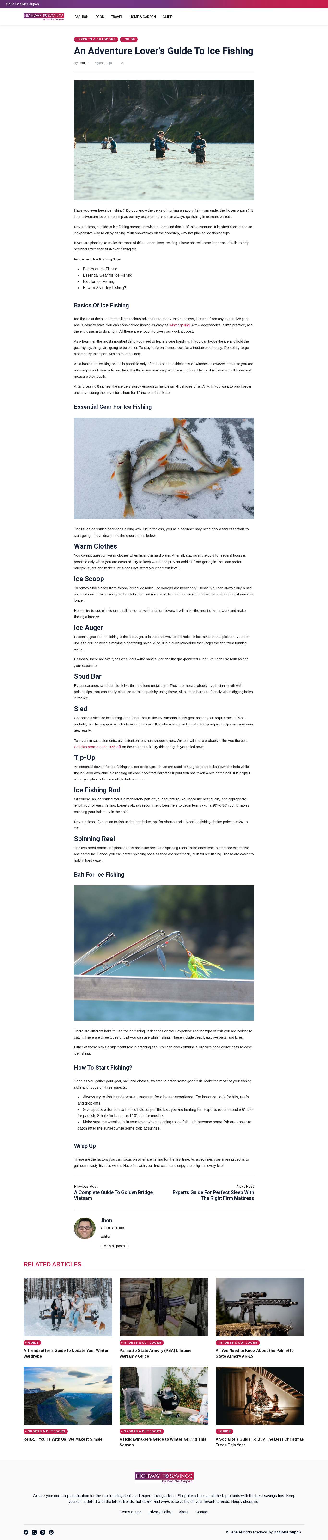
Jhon (82, 63)
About (183, 1512)
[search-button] (301, 17)
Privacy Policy (160, 1512)
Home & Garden (142, 17)
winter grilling (180, 325)
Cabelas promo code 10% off (97, 747)
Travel (117, 17)
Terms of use (130, 1512)
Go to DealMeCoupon (22, 4)
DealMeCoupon (287, 1532)
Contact (201, 1512)
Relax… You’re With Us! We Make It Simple (63, 1439)
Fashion (81, 17)
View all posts (114, 1246)
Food (99, 17)
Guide (167, 17)
